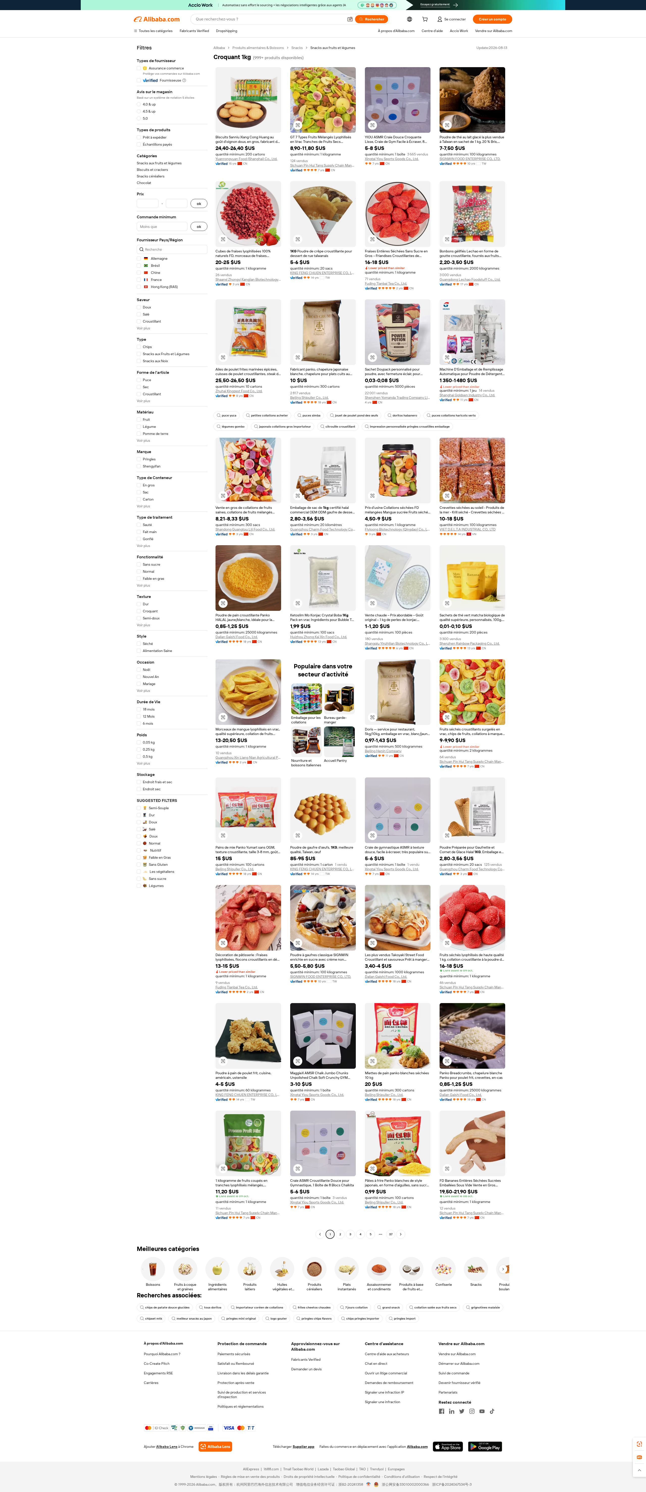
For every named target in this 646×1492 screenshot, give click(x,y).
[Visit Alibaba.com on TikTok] (492, 1411)
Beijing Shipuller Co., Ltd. (309, 398)
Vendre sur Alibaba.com (457, 1354)
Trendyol (377, 1469)
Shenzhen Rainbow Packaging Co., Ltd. (470, 643)
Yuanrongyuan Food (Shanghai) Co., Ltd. (246, 159)
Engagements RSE (158, 1373)
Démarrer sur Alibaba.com (459, 1364)
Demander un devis (306, 1369)
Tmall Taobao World (298, 1469)
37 (390, 1234)
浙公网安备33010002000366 (405, 1484)
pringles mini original (241, 1318)
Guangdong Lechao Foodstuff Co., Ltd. (470, 279)
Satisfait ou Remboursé (236, 1364)
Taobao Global (344, 1469)
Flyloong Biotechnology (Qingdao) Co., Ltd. (397, 529)
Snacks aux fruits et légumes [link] (332, 48)
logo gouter (279, 1318)
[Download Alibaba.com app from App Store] (448, 1447)
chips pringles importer (362, 1318)
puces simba (311, 415)
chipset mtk (153, 1318)
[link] (639, 1444)
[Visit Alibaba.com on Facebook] (442, 1411)
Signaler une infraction (382, 1402)
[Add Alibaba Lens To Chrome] (215, 1447)
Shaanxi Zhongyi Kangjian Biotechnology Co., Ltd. (248, 279)
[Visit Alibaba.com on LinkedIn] (452, 1411)
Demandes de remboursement (389, 1383)
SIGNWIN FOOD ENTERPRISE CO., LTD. (470, 159)
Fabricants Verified (305, 1359)
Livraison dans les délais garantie (243, 1373)
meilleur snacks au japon (194, 1318)
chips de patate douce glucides (167, 1307)
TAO (362, 1469)
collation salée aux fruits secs (435, 1307)
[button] (350, 19)
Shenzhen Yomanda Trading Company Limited (397, 398)
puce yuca (229, 415)
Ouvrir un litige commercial (386, 1373)
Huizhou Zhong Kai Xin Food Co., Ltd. (318, 637)
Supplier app (303, 1447)
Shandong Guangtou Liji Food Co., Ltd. (245, 529)
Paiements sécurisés (234, 1354)
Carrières (151, 1383)
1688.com (271, 1469)
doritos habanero (405, 415)
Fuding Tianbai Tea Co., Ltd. (386, 283)
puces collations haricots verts (454, 415)
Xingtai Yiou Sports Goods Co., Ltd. (392, 159)
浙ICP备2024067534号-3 (452, 1484)
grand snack (391, 1307)
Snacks (297, 48)
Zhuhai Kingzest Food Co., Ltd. (239, 391)
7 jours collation (356, 1307)
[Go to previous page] (320, 1234)
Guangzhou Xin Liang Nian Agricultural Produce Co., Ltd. (248, 757)
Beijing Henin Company (383, 751)
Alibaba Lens (166, 1447)
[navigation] (172, 641)
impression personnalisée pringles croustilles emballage (410, 426)
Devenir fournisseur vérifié (459, 1383)
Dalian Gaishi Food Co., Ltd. (237, 637)
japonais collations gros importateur (285, 426)
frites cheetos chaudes (314, 1307)
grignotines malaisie (485, 1307)
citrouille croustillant (340, 426)
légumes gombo (233, 426)
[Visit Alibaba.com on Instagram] (472, 1411)
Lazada (323, 1469)
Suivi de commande (454, 1373)
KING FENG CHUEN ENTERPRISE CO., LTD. (323, 273)
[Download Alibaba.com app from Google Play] (485, 1447)
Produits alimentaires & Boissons (258, 48)
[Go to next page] (400, 1234)
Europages (396, 1469)
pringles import (405, 1318)
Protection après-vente (236, 1383)
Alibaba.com (417, 1447)
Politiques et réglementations (241, 1406)
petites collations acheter (269, 415)
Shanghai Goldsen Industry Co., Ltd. (467, 395)
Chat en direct (376, 1364)
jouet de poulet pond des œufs (356, 415)
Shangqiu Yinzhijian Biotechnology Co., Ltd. (397, 643)
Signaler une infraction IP (384, 1392)
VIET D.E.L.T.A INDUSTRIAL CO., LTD (468, 529)
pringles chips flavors (317, 1318)
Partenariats (448, 1392)
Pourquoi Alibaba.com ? (162, 1354)
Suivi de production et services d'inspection (242, 1394)
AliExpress (251, 1469)
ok (199, 203)
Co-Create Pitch (157, 1364)
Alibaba (219, 48)
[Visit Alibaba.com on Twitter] (462, 1411)
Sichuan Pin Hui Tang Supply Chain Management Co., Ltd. (323, 165)
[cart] (426, 20)
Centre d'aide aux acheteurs (387, 1354)
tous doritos (212, 1307)
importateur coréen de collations (259, 1307)
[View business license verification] (368, 1484)
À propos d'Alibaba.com (163, 1343)
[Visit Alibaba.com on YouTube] (482, 1411)
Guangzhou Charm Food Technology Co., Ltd (323, 529)
